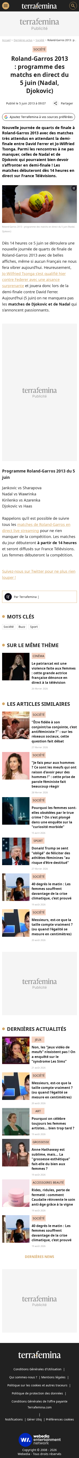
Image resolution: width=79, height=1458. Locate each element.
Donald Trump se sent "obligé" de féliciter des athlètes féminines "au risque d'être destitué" (51, 855)
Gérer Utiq (34, 1419)
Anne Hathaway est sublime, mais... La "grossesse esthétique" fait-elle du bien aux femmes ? (51, 1159)
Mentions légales (53, 1377)
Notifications (14, 1419)
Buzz (22, 627)
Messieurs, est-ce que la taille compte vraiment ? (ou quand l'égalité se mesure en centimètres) (52, 926)
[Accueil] (39, 6)
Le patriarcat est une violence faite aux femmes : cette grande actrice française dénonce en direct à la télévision (54, 673)
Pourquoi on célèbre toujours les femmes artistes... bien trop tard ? (53, 1123)
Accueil (6, 40)
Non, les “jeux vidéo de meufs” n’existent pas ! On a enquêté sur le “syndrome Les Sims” (53, 1054)
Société (40, 40)
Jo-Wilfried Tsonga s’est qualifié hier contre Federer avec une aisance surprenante (34, 279)
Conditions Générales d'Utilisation (37, 1369)
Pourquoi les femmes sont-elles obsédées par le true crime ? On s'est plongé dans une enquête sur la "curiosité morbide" (54, 817)
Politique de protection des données (37, 1393)
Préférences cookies (60, 1419)
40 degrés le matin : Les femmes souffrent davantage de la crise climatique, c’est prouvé (51, 891)
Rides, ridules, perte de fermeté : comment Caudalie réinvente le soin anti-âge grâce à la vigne (53, 1197)
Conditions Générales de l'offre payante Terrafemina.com (39, 1404)
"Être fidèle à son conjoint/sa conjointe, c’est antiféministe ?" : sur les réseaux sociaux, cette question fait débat (54, 732)
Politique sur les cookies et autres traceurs (37, 1385)
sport (34, 627)
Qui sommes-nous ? (23, 1377)
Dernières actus (23, 40)
